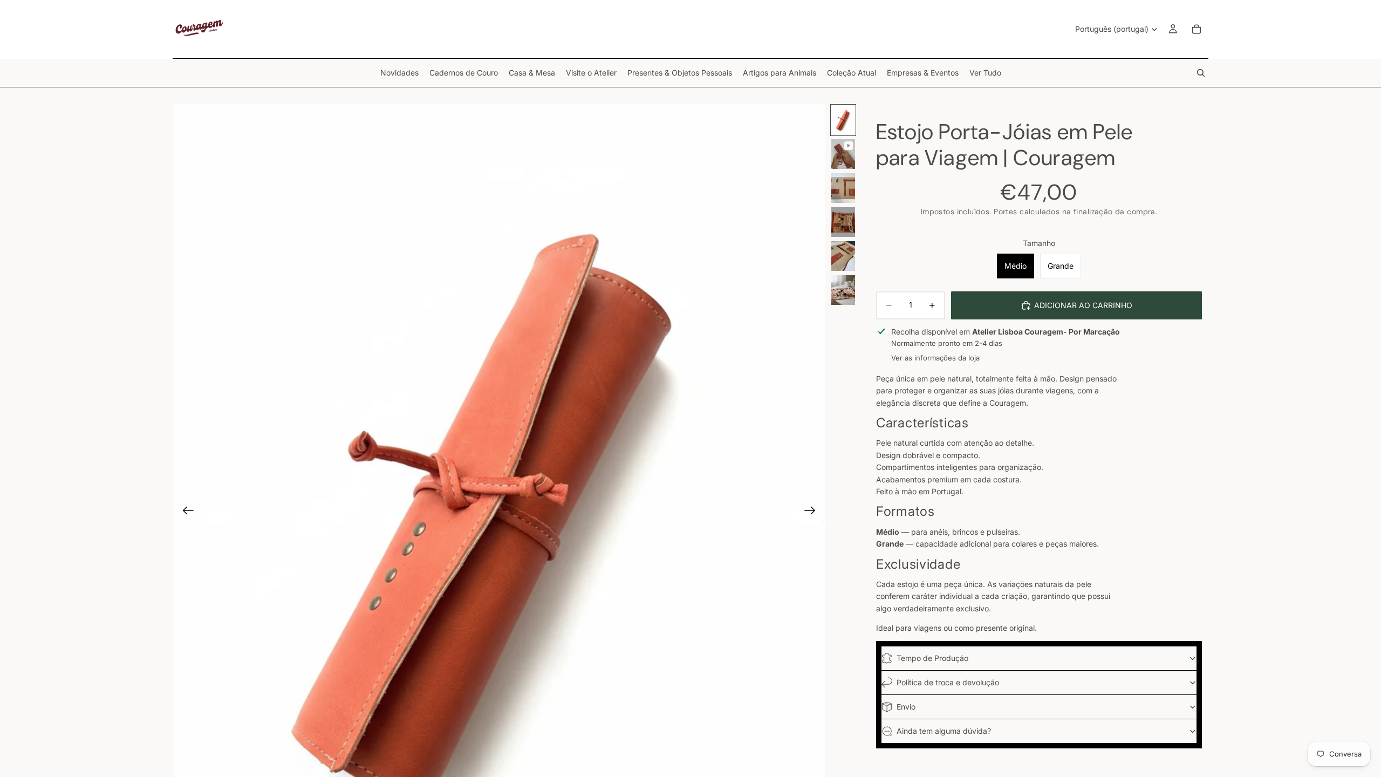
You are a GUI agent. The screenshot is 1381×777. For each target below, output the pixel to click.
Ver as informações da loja (935, 357)
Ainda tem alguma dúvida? (944, 730)
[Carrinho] (1196, 29)
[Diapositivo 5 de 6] (843, 256)
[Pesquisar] (1201, 73)
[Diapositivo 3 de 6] (843, 188)
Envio (906, 706)
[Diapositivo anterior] (185, 512)
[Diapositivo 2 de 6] (843, 154)
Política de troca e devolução (948, 682)
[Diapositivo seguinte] (813, 512)
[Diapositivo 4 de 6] (843, 222)
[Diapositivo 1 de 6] (843, 120)
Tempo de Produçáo (932, 658)
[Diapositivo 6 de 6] (843, 290)
